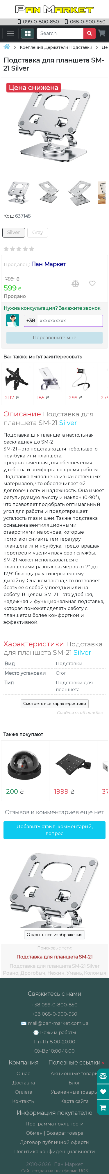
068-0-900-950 (87, 22)
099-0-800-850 (41, 22)
